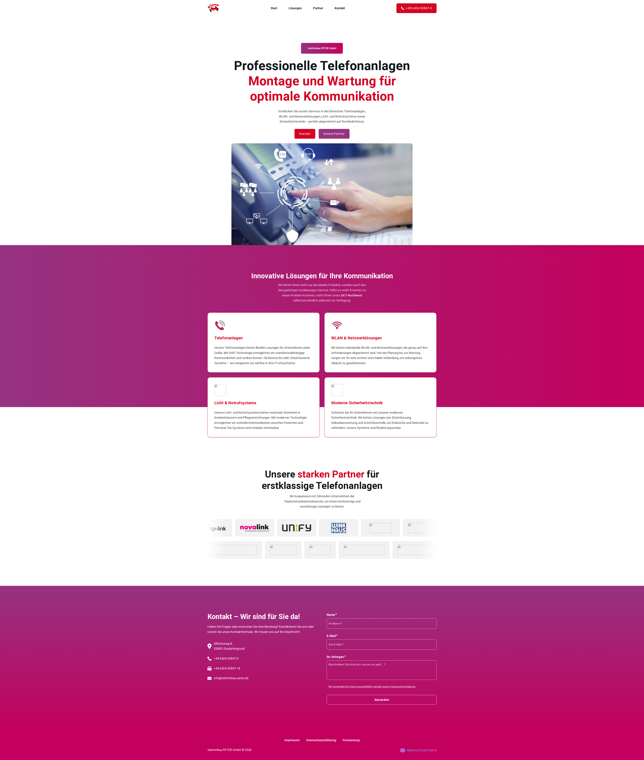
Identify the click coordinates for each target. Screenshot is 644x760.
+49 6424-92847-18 (227, 668)
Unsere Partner (334, 133)
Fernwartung (351, 740)
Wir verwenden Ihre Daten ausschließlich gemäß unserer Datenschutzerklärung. (372, 686)
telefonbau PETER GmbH (224, 750)
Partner (318, 8)
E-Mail (331, 636)
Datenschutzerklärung (321, 740)
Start (274, 8)
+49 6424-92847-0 (419, 8)
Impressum (292, 740)
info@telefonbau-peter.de (231, 678)
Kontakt (340, 8)
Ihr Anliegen (335, 657)
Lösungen (295, 8)
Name (331, 614)
